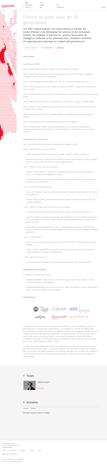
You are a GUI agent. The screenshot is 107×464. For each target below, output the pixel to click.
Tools (41, 3)
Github (32, 450)
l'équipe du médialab (16, 461)
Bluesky (22, 450)
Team (57, 5)
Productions (29, 5)
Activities (28, 7)
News (26, 3)
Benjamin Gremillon (19, 459)
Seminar (42, 5)
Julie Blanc (10, 459)
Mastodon (13, 450)
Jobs (41, 7)
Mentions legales (7, 447)
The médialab (60, 7)
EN (104, 7)
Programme (60, 47)
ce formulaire (50, 282)
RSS (39, 450)
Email (4, 450)
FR (102, 7)
